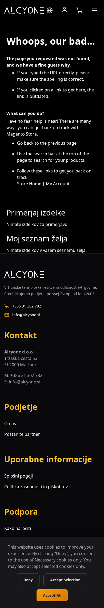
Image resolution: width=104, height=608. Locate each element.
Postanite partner (22, 434)
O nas (10, 423)
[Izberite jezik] (49, 10)
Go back (25, 143)
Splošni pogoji (18, 476)
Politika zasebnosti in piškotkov (36, 487)
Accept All (52, 595)
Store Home (29, 184)
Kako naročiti (17, 528)
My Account (58, 184)
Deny (28, 579)
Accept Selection (65, 579)
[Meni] (94, 10)
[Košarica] (79, 10)
